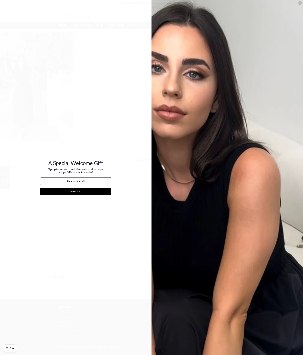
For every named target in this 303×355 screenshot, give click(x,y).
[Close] (300, 3)
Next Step (75, 191)
